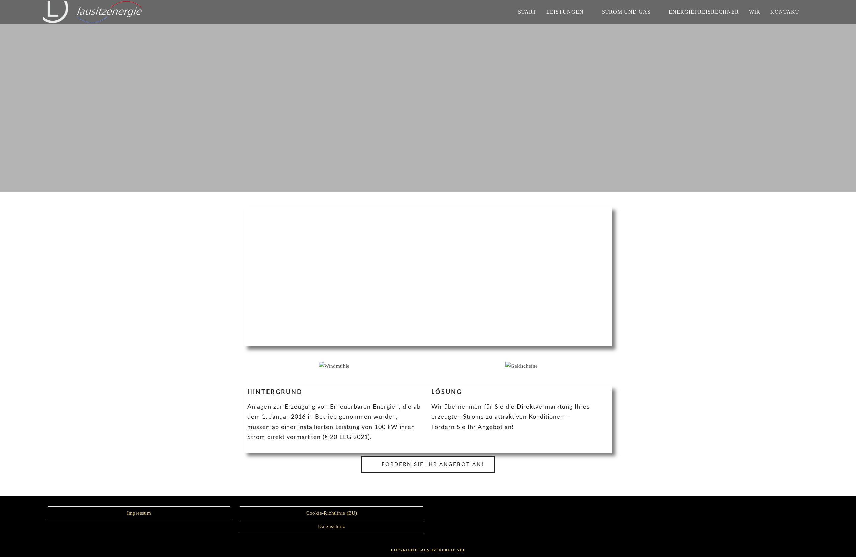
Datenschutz (331, 526)
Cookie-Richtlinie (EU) (331, 513)
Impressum (139, 513)
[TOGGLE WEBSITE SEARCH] (811, 12)
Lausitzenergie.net (441, 550)
